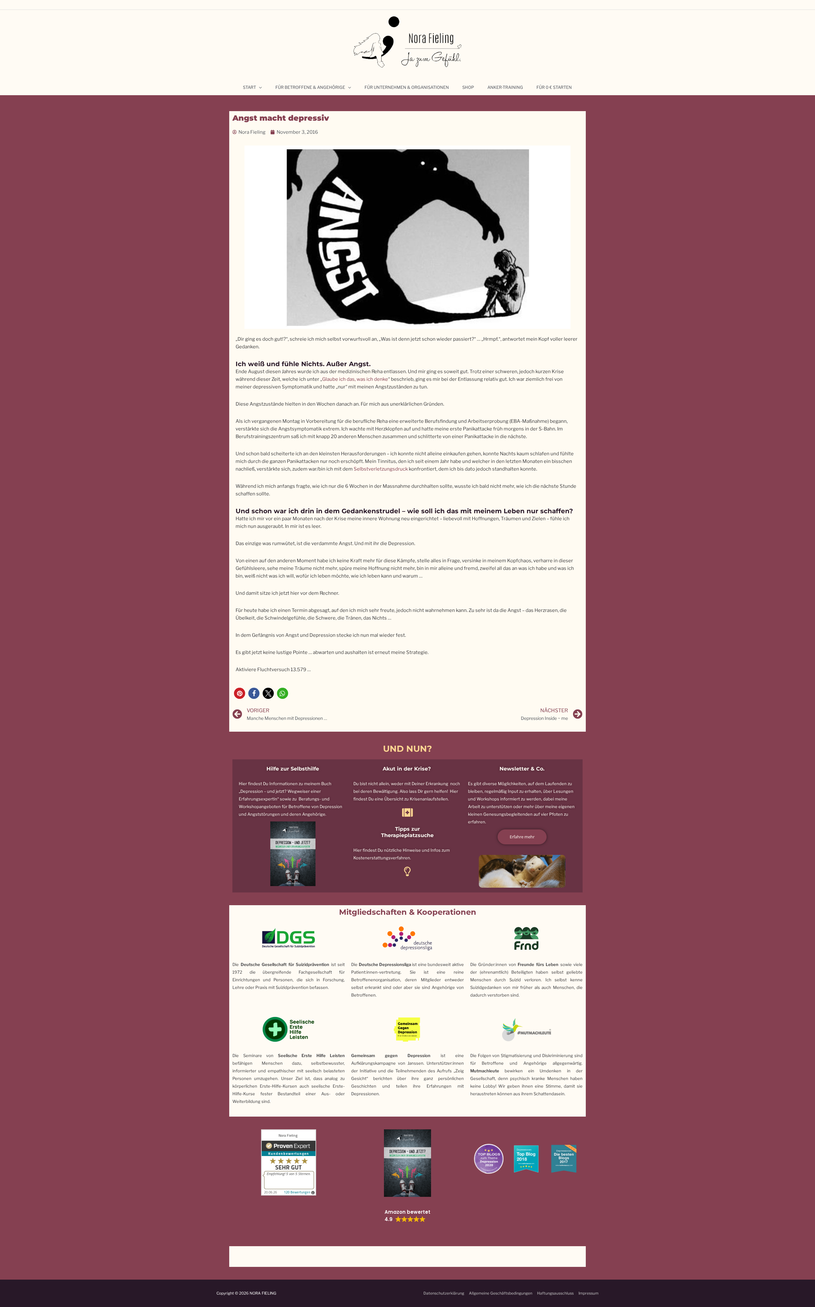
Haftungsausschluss (555, 1293)
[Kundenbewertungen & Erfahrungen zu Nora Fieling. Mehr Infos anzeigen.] (288, 1162)
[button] (239, 693)
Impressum (588, 1293)
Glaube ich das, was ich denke (355, 379)
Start (249, 87)
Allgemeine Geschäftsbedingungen (500, 1293)
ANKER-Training (505, 87)
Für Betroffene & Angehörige (310, 87)
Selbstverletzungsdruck (381, 469)
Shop (468, 87)
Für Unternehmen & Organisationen (407, 87)
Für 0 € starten (554, 87)
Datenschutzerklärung (443, 1293)
